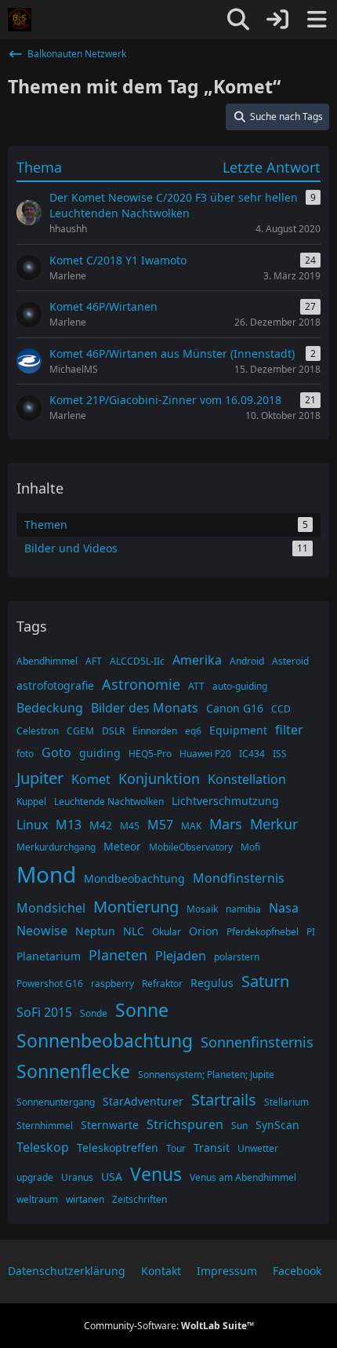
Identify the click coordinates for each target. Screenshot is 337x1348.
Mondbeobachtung (134, 878)
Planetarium (48, 956)
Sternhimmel (44, 1125)
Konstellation (247, 779)
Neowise (41, 930)
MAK (191, 825)
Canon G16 (234, 708)
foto (25, 753)
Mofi (250, 847)
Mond (46, 874)
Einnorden (154, 731)
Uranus (77, 1177)
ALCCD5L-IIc (137, 661)
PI (310, 931)
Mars (225, 823)
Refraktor (162, 983)
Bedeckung (49, 707)
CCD (281, 709)
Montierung (136, 906)
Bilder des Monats (144, 707)
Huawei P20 (205, 753)
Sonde (93, 1013)
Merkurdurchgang (56, 847)
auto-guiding (239, 686)
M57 (160, 824)
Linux (32, 824)
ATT (196, 686)
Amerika (197, 660)
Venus (156, 1173)
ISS (280, 753)
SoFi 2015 (44, 1012)
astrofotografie (55, 685)
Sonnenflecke (73, 1071)
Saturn (265, 981)
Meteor (122, 846)
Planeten (118, 954)
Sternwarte (110, 1124)
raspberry (112, 983)
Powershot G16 (49, 983)
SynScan (277, 1124)
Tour (176, 1148)
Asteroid (290, 661)
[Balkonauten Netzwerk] (19, 19)
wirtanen (85, 1199)
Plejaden (180, 955)
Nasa (284, 907)
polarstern (236, 957)
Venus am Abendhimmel (243, 1177)
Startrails (223, 1099)
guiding (100, 752)
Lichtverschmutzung (225, 800)
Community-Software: (169, 1325)
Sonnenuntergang (55, 1102)
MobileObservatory (191, 847)
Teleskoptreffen (117, 1147)
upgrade (34, 1177)
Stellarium (286, 1102)
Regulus (212, 982)
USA (111, 1176)
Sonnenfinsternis (257, 1042)
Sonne (141, 1009)
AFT (93, 661)
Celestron (37, 731)
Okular (166, 931)
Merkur (274, 823)
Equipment (238, 730)
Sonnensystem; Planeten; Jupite (206, 1074)
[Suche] (238, 19)
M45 (130, 825)
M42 (100, 825)
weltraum (37, 1199)
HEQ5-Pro (150, 753)
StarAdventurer (143, 1101)
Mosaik (202, 909)
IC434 (252, 753)
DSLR (113, 731)
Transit (212, 1147)
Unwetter (257, 1148)
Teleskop (42, 1147)
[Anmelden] (277, 19)
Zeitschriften (139, 1199)
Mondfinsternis (238, 878)
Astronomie (141, 684)
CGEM (80, 731)
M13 (69, 824)
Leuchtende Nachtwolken (109, 801)
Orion (204, 931)
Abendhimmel (47, 661)
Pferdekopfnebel (262, 931)
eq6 (193, 731)
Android (247, 661)
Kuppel (31, 801)
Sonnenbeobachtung (104, 1040)
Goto (56, 752)
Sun (239, 1125)
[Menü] (316, 19)
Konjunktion (159, 778)
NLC (133, 931)
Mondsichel (50, 907)
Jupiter (39, 778)
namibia (243, 909)
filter (289, 729)
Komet (91, 779)
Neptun (95, 931)
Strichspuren (185, 1124)
